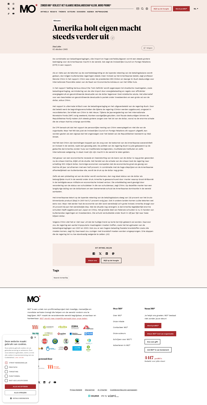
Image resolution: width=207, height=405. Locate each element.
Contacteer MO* (120, 327)
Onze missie (118, 321)
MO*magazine (101, 12)
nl (195, 9)
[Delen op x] (100, 253)
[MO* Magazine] (29, 9)
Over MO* (117, 315)
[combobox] (32, 337)
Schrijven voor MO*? (122, 339)
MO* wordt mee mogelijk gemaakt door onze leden (63, 318)
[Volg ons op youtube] (13, 14)
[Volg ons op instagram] (13, 4)
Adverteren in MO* (121, 345)
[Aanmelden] (147, 8)
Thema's (62, 12)
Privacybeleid (76, 390)
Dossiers (81, 12)
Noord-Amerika (61, 278)
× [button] (35, 337)
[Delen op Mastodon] (113, 253)
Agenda (90, 12)
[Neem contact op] (137, 8)
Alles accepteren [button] (20, 387)
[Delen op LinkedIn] (106, 253)
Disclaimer (90, 390)
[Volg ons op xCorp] (9, 9)
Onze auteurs (119, 333)
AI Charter (102, 390)
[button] (20, 398)
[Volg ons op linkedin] (13, 9)
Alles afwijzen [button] (20, 393)
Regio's (53, 12)
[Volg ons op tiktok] (9, 14)
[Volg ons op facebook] (9, 4)
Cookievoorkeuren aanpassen (123, 390)
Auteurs (71, 12)
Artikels (44, 12)
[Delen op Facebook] (93, 253)
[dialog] (20, 369)
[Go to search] (142, 8)
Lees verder (19, 357)
